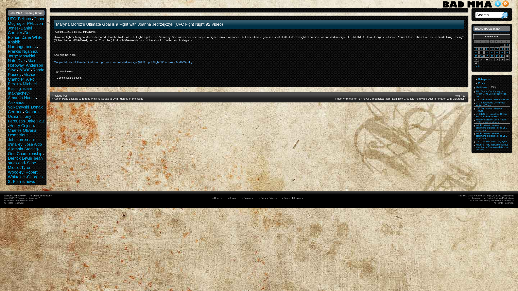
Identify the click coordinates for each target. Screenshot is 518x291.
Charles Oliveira (22, 130)
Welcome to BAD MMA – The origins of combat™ (28, 195)
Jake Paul (36, 121)
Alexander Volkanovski (18, 104)
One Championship (25, 153)
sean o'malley (21, 142)
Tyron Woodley (19, 169)
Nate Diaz (16, 60)
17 (476, 56)
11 (481, 52)
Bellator (25, 19)
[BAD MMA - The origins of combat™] (467, 7)
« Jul (478, 66)
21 (497, 56)
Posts (481, 83)
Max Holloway (21, 62)
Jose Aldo (33, 144)
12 (487, 52)
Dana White (31, 37)
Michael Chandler (22, 76)
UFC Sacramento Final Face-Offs (492, 99)
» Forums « (247, 198)
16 (507, 52)
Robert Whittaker (23, 174)
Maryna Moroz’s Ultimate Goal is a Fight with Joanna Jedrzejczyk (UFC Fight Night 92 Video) (139, 24)
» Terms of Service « (292, 198)
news (30, 181)
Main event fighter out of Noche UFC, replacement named (491, 120)
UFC (12, 19)
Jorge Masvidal (21, 56)
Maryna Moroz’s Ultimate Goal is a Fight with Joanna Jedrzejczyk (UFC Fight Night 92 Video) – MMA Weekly (123, 62)
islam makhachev (20, 90)
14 (497, 52)
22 (502, 56)
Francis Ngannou (23, 51)
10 (476, 52)
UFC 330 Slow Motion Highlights (491, 141)
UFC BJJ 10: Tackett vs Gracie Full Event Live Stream (491, 115)
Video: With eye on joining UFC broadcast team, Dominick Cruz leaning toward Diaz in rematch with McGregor (399, 98)
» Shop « (232, 198)
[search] (504, 15)
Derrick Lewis (20, 158)
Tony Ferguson (19, 118)
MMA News (66, 71)
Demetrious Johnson (18, 137)
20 (492, 56)
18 (481, 56)
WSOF (24, 70)
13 (492, 52)
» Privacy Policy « (268, 198)
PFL (30, 23)
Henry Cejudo (21, 125)
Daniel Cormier (20, 30)
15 (502, 52)
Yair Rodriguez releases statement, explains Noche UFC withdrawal (491, 127)
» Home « (217, 198)
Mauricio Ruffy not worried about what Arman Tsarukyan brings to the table (492, 147)
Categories (484, 79)
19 (487, 56)
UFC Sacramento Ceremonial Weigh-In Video (490, 103)
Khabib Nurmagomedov (22, 44)
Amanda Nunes (22, 98)
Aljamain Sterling (23, 149)
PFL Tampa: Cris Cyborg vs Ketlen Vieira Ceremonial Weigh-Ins (491, 93)
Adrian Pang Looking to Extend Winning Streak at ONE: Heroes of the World (98, 98)
